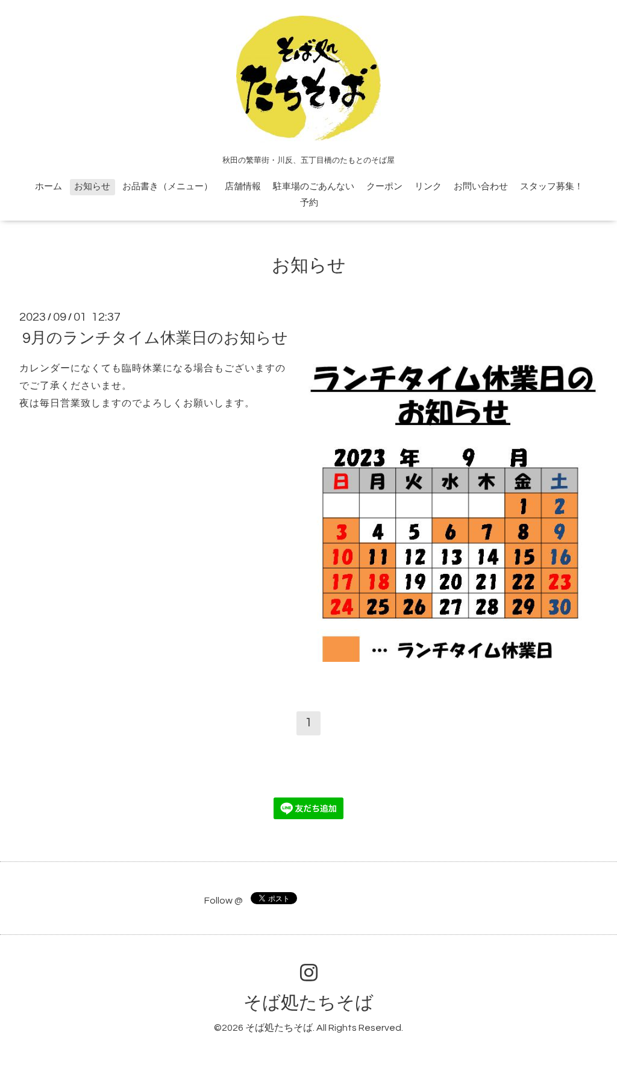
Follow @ (223, 900)
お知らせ (92, 186)
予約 (309, 202)
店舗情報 (243, 186)
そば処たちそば (308, 1002)
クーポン (384, 186)
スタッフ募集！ (551, 186)
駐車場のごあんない (313, 186)
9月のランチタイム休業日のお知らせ (155, 338)
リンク (428, 186)
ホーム (48, 186)
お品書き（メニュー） (167, 186)
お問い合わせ (481, 186)
